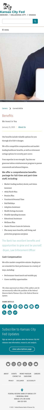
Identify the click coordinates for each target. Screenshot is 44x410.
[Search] (35, 21)
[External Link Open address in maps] (22, 390)
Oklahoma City (18, 15)
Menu (6, 30)
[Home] (7, 6)
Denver (4, 15)
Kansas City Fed (12, 12)
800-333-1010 (22, 401)
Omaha (32, 15)
